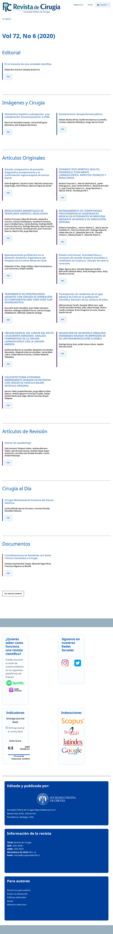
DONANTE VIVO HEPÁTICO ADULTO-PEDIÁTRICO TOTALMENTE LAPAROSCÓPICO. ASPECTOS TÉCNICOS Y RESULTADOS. (82, 173)
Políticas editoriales (16, 897)
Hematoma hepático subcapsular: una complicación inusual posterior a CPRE (27, 116)
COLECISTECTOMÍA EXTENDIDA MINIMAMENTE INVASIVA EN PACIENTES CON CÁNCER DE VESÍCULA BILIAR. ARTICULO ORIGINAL (28, 381)
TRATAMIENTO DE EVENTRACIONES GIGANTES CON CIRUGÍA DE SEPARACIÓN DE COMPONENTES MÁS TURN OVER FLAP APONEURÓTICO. (29, 298)
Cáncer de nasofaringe (18, 442)
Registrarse (78, 5)
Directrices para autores (19, 890)
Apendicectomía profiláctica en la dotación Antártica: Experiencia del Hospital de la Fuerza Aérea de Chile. (26, 257)
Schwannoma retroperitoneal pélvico (81, 114)
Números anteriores (16, 904)
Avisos (10, 901)
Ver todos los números (13, 594)
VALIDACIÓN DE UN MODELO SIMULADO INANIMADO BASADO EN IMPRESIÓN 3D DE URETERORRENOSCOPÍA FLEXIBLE (82, 335)
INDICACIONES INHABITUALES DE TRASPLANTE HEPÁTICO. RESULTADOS (26, 212)
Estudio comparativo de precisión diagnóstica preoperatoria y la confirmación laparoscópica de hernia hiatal (27, 173)
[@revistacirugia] (65, 663)
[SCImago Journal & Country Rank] (15, 729)
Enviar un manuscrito (17, 893)
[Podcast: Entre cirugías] (15, 690)
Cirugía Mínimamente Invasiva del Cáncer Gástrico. (29, 502)
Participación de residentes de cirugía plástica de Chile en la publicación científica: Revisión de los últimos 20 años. (83, 296)
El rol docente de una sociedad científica (28, 64)
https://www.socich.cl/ (45, 809)
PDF (8, 77)
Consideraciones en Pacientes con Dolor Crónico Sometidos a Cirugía (28, 557)
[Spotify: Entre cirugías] (15, 683)
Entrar (90, 5)
